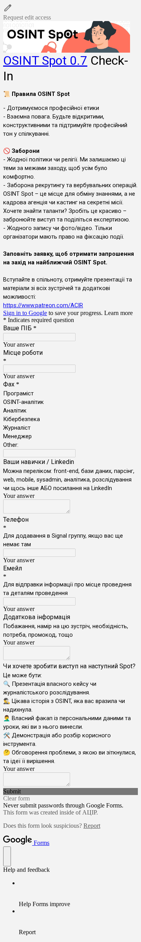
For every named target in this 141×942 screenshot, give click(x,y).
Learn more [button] (118, 313)
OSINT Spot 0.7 (45, 60)
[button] (70, 12)
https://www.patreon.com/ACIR (43, 305)
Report (91, 825)
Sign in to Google (25, 313)
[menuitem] (78, 894)
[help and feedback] (7, 856)
